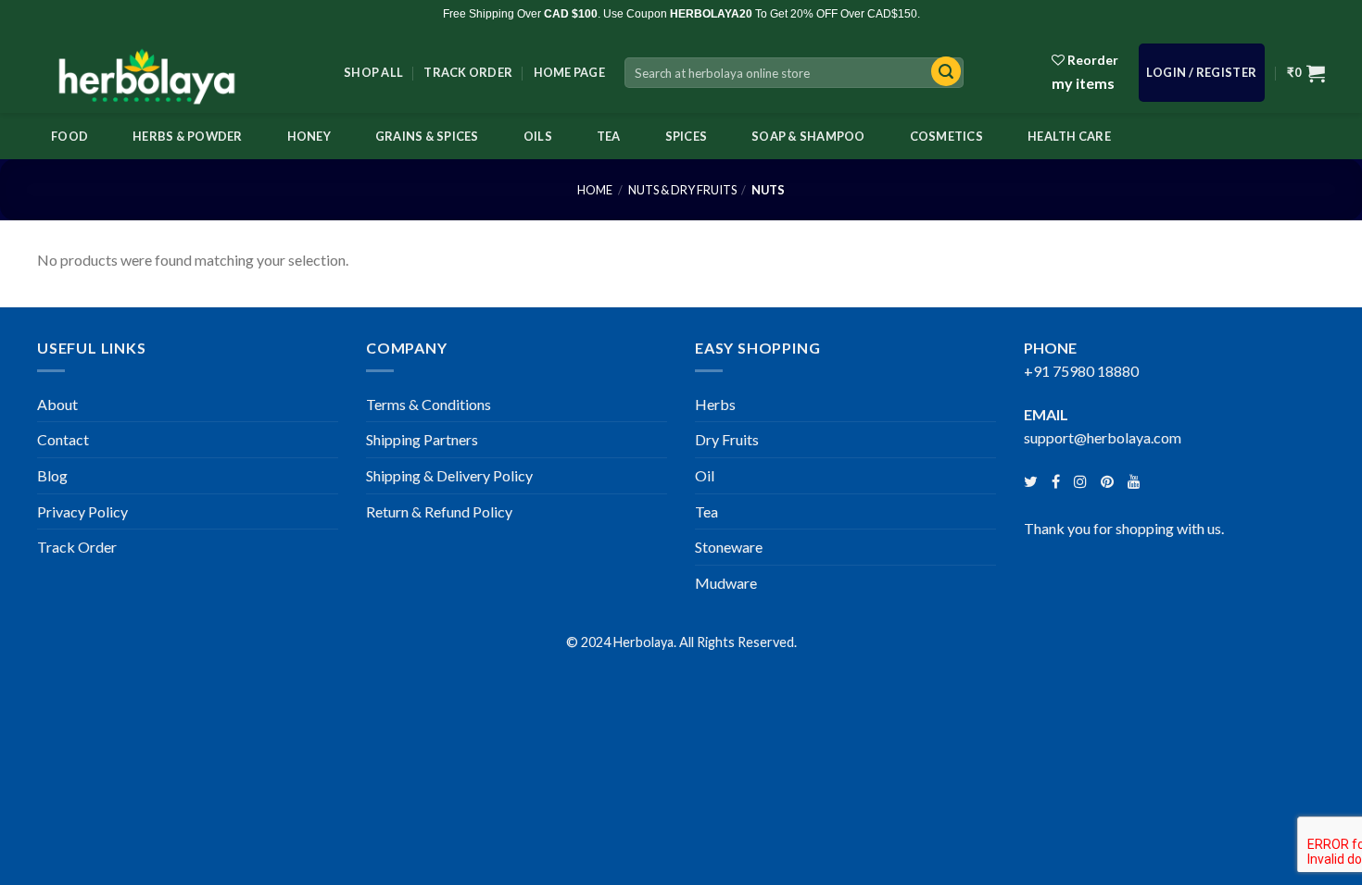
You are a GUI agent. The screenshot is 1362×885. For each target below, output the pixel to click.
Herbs (715, 404)
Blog (52, 475)
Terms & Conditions (428, 404)
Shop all (373, 72)
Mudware (726, 583)
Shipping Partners (422, 439)
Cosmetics (946, 136)
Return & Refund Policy (439, 511)
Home (594, 189)
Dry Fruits (727, 439)
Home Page (569, 72)
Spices (686, 136)
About (57, 404)
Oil (704, 475)
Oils (537, 136)
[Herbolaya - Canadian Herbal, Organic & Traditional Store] (176, 70)
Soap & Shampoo (808, 136)
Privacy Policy (82, 511)
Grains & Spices (427, 136)
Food (69, 136)
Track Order (467, 72)
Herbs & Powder (187, 136)
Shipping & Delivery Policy (449, 475)
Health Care (1069, 136)
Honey (309, 136)
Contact (63, 439)
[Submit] (941, 73)
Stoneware (729, 546)
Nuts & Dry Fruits (682, 189)
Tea (609, 136)
